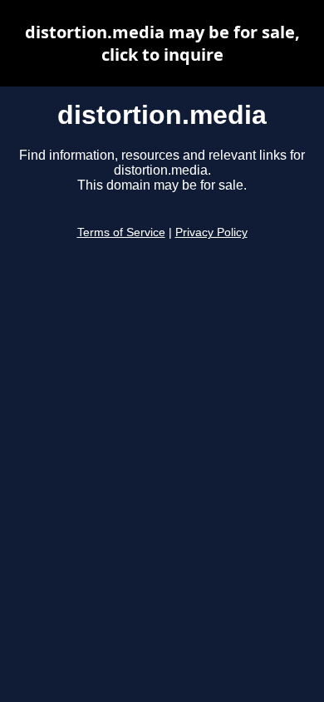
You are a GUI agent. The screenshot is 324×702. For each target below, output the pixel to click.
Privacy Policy (211, 232)
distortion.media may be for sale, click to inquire (162, 43)
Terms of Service (121, 232)
